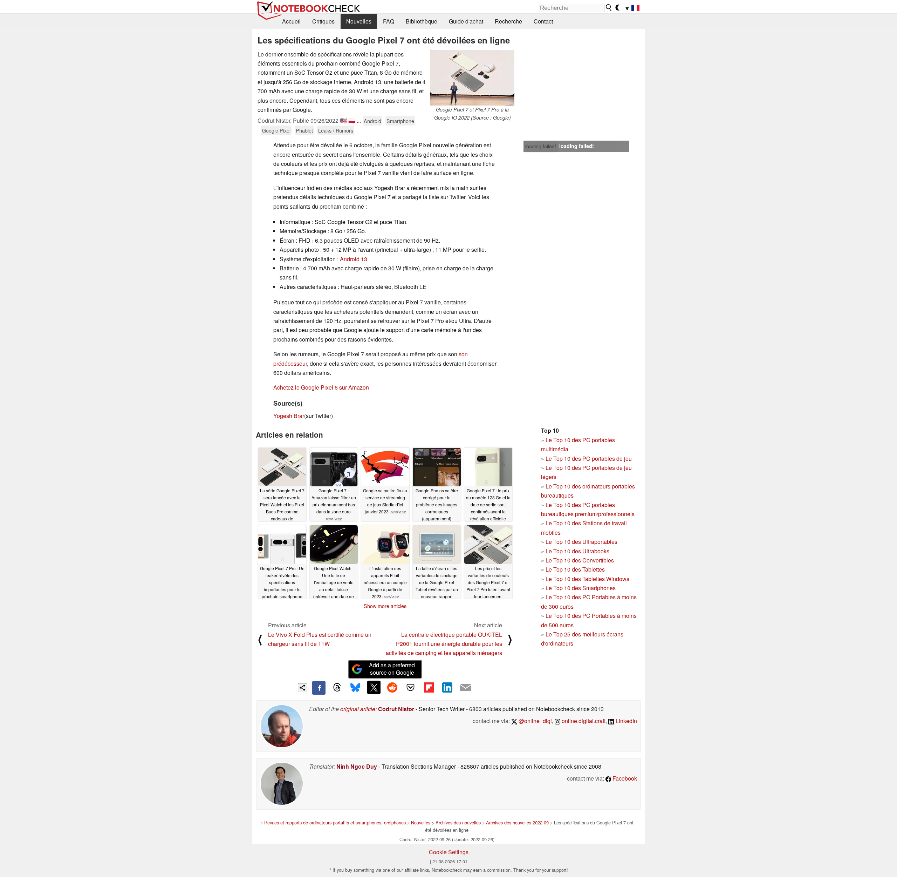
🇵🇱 (351, 120)
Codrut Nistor (396, 709)
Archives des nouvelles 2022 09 (517, 822)
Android (372, 120)
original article (357, 709)
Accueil (291, 21)
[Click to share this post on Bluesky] (355, 687)
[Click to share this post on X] (374, 687)
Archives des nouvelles (458, 822)
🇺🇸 (343, 120)
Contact (543, 21)
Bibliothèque (421, 21)
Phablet (304, 130)
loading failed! (540, 146)
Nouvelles (358, 21)
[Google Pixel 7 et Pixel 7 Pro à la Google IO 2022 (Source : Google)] (472, 78)
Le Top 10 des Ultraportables (581, 542)
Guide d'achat (466, 21)
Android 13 (353, 259)
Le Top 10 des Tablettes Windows (587, 579)
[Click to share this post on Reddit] (392, 687)
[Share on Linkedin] (447, 687)
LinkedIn (625, 721)
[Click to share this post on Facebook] (319, 687)
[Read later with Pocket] (410, 687)
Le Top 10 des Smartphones (581, 588)
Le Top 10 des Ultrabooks (577, 551)
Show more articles (385, 605)
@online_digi (534, 721)
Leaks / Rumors (335, 130)
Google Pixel (276, 130)
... (359, 120)
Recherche (508, 21)
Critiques (323, 21)
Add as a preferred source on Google (392, 668)
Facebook (624, 778)
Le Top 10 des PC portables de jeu (589, 458)
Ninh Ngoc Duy (356, 766)
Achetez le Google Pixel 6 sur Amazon (321, 387)
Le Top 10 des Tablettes (575, 569)
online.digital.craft (582, 721)
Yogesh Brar (288, 416)
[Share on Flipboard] (429, 687)
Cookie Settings (448, 852)
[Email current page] (465, 687)
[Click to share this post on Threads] (337, 687)
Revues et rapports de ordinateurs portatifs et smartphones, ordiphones (335, 822)
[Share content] (302, 688)
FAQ (388, 21)
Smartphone (400, 120)
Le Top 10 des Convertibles (580, 560)
